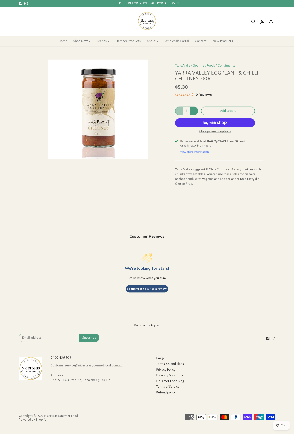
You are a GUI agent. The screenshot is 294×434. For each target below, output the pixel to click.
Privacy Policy (165, 370)
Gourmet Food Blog (170, 381)
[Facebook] (20, 3)
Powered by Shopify (32, 420)
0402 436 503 (60, 358)
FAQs (160, 358)
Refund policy (166, 392)
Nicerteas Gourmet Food (61, 416)
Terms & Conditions (170, 364)
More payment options (215, 131)
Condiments (226, 66)
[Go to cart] (271, 21)
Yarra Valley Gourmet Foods (195, 66)
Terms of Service (168, 387)
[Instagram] (26, 3)
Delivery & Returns (169, 375)
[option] (98, 109)
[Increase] (194, 111)
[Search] (253, 21)
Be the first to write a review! (147, 289)
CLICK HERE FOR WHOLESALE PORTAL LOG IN (147, 3)
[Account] (262, 21)
